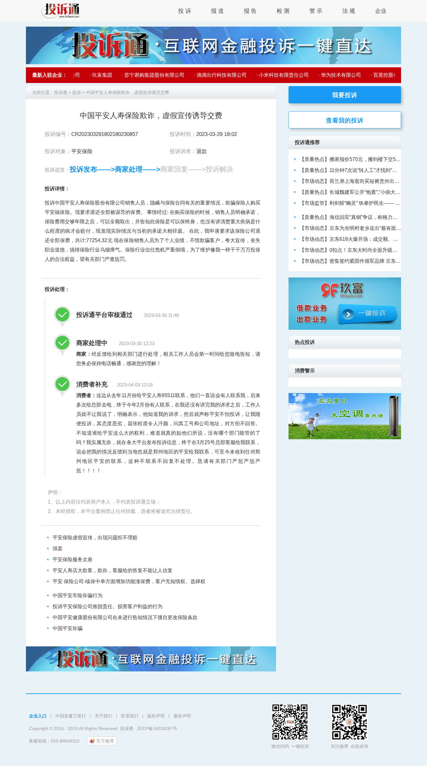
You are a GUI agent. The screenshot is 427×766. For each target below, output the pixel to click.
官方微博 (105, 740)
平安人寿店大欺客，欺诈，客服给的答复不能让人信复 (113, 570)
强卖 (58, 548)
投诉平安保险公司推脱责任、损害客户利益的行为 (108, 606)
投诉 (76, 92)
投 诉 (184, 11)
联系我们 (129, 715)
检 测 (283, 11)
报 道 (217, 11)
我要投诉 (344, 95)
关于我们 (103, 715)
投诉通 (60, 92)
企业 (380, 11)
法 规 (348, 11)
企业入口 (38, 715)
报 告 (250, 11)
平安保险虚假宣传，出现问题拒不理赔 (95, 537)
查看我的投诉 (345, 120)
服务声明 (182, 715)
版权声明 (156, 715)
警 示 (315, 11)
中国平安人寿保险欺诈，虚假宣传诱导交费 (127, 92)
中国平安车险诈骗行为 (78, 595)
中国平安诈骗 (68, 628)
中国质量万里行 (70, 715)
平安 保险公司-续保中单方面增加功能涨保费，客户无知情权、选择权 (129, 581)
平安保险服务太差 (73, 559)
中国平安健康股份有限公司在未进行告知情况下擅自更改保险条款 (125, 617)
